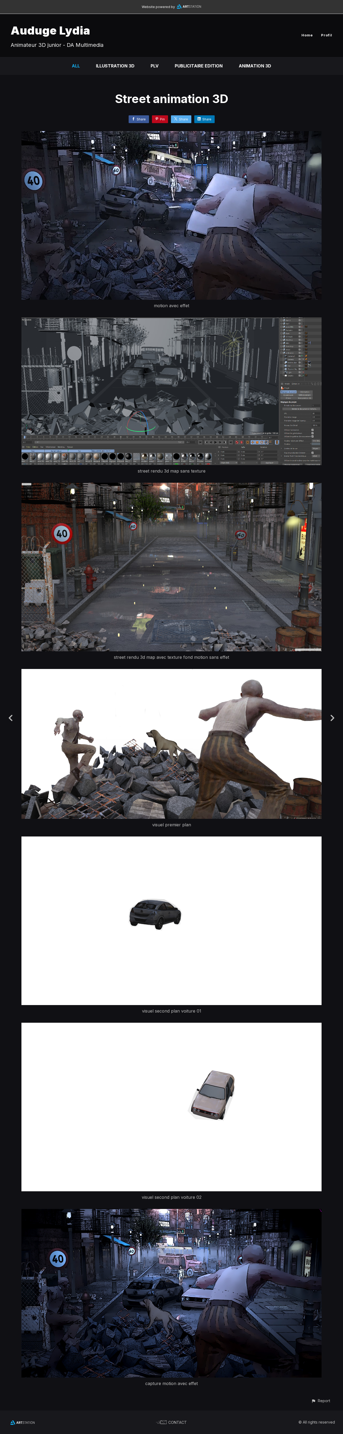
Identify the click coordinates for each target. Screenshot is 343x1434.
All (76, 66)
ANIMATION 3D (255, 66)
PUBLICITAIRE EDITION (199, 66)
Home (307, 35)
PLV (155, 66)
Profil (326, 35)
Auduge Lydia (50, 30)
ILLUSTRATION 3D (115, 66)
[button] (320, 1400)
